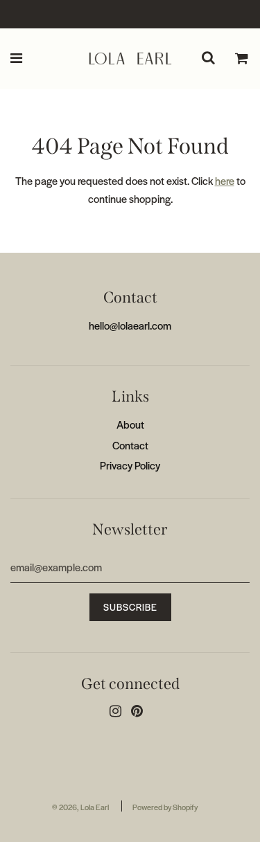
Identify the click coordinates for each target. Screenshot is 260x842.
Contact (130, 445)
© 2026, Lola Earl (80, 806)
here (224, 180)
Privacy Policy (130, 465)
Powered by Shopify (165, 806)
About (130, 424)
